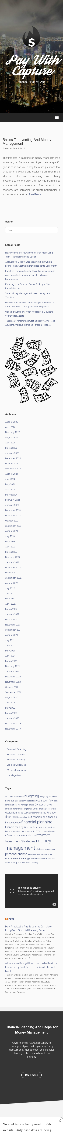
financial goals (39, 817)
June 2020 (10, 702)
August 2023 (11, 531)
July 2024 (10, 479)
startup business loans (20, 863)
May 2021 (10, 650)
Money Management (17, 770)
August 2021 (11, 635)
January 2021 (12, 671)
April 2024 (10, 489)
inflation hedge (11, 835)
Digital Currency (24, 813)
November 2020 (13, 682)
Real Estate (33, 854)
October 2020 (11, 687)
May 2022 (10, 598)
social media (36, 859)
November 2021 (13, 624)
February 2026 (12, 432)
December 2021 (13, 619)
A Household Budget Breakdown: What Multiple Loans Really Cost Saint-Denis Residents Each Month (31, 967)
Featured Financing (16, 749)
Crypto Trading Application (44, 809)
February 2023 (12, 557)
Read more (31, 1075)
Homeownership (28, 831)
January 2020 (12, 718)
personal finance (16, 854)
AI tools (9, 796)
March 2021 (11, 661)
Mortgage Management (46, 849)
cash (39, 800)
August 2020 (11, 697)
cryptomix (28, 809)
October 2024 (11, 463)
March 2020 (11, 713)
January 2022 (12, 614)
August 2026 (11, 422)
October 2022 (11, 572)
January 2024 (12, 505)
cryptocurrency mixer (14, 809)
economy (36, 813)
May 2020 (10, 708)
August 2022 (11, 583)
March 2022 (11, 609)
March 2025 (11, 448)
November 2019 (13, 728)
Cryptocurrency (43, 804)
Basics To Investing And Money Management (27, 141)
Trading (34, 863)
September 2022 (13, 578)
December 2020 (13, 676)
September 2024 (13, 468)
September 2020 (13, 692)
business (14, 801)
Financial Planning (16, 759)
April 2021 (10, 656)
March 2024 (11, 494)
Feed (11, 918)
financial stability (14, 827)
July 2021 (10, 640)
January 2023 (12, 562)
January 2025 (12, 453)
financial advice (24, 817)
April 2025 (10, 442)
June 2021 (10, 645)
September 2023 (13, 526)
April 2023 (10, 546)
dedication (11, 812)
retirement (42, 854)
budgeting (31, 796)
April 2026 (10, 427)
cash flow (48, 800)
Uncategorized (14, 775)
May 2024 (10, 484)
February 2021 (12, 666)
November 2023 (13, 515)
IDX (37, 831)
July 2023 (10, 536)
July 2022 (10, 588)
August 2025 (11, 437)
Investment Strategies (20, 841)
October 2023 (11, 520)
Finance (51, 812)
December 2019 (13, 723)
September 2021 (13, 629)
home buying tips (12, 831)
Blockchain (19, 797)
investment (43, 835)
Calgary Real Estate (27, 801)
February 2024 (12, 499)
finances (11, 817)
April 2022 (10, 603)
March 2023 (11, 552)
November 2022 (13, 567)
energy (43, 813)
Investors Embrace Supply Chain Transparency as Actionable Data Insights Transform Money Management (30, 275)
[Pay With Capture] (31, 42)
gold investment (50, 827)
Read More (35, 194)
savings (25, 858)
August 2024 (11, 474)
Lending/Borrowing (16, 764)
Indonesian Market (47, 831)
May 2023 (10, 541)
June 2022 (10, 593)
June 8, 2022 (19, 148)
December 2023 (13, 510)
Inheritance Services (27, 835)
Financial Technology (33, 827)
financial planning (36, 822)
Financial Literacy (15, 754)
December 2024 (13, 458)
